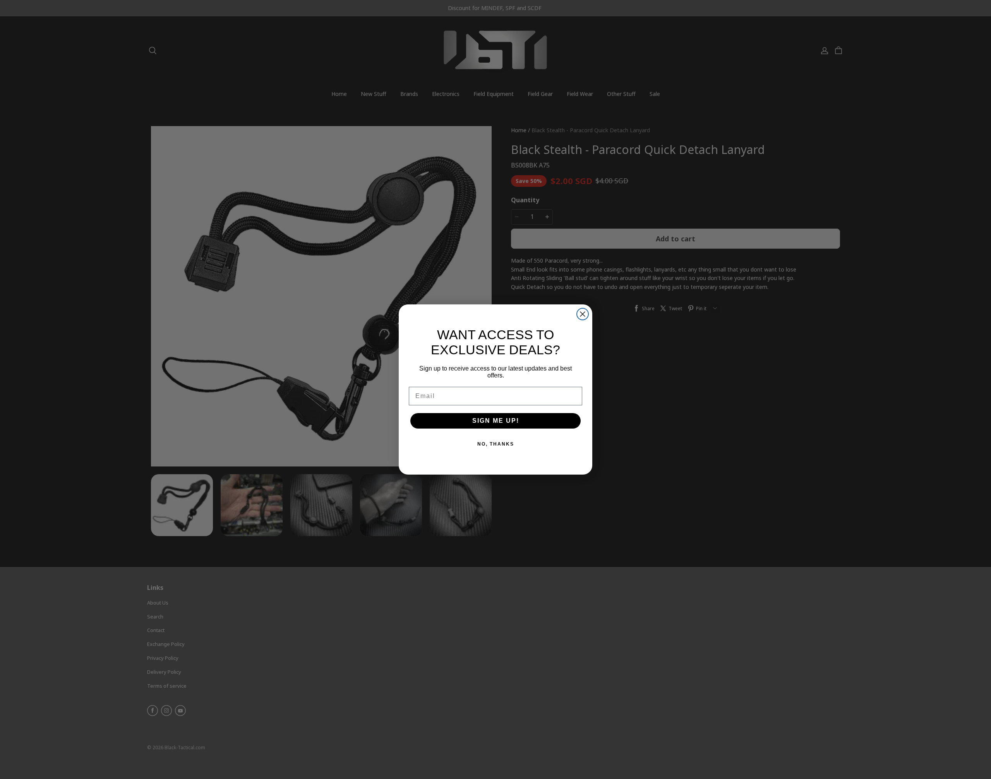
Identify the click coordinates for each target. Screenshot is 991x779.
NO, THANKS (495, 444)
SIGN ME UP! (495, 420)
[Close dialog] (582, 314)
